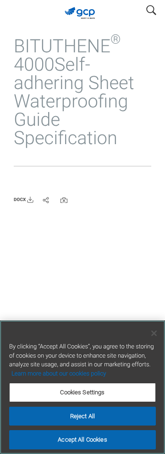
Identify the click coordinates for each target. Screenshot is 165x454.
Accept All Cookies (82, 439)
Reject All (82, 416)
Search (151, 8)
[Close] (154, 333)
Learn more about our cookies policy (58, 373)
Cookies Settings (82, 392)
